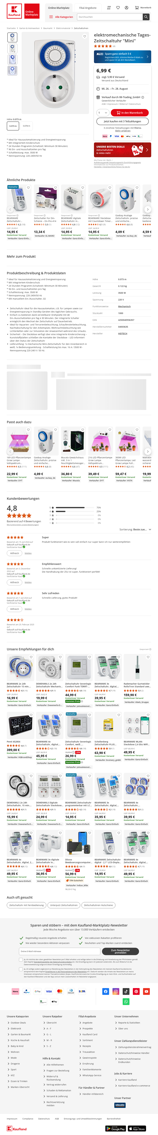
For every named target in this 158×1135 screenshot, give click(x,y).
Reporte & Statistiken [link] (129, 1022)
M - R (49, 1040)
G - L (49, 1034)
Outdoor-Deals (18, 1022)
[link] (88, 7)
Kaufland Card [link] (90, 1034)
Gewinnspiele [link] (90, 1057)
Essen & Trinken (19, 1081)
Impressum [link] (12, 1118)
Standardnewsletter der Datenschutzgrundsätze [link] (53, 962)
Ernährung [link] (88, 1063)
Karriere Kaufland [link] (127, 1079)
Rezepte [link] (87, 1046)
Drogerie (15, 1063)
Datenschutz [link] (44, 1118)
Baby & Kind (17, 1046)
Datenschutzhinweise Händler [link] (134, 1053)
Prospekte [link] (88, 1028)
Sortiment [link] (88, 1040)
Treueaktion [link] (89, 1051)
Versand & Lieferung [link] (57, 1096)
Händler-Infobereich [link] (93, 1093)
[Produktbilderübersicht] (12, 73)
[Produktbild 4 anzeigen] (12, 71)
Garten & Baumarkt (21, 1034)
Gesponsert (11, 215)
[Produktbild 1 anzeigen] (12, 37)
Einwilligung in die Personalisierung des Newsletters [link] (66, 971)
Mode (14, 1057)
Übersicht (52, 1022)
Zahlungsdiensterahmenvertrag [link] (134, 1047)
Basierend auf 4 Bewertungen (24, 521)
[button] (75, 507)
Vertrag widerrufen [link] (56, 1084)
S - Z (49, 1046)
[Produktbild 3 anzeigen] (12, 60)
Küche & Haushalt (20, 1040)
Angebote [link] (87, 1022)
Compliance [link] (27, 1118)
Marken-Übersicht (20, 1087)
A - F (49, 1028)
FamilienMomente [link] (92, 1069)
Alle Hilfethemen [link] (55, 1064)
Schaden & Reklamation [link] (59, 1090)
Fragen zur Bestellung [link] (58, 1070)
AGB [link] (57, 1118)
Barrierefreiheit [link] (114, 1118)
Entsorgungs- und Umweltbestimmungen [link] (83, 1118)
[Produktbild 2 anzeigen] (12, 48)
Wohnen (15, 1051)
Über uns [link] (123, 1028)
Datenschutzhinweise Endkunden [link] (129, 1060)
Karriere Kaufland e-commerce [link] (134, 1085)
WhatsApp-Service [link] (92, 1075)
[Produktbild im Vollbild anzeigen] (55, 73)
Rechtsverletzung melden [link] (55, 1104)
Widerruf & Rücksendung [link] (54, 1078)
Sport (13, 1069)
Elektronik (16, 1028)
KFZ (13, 1075)
